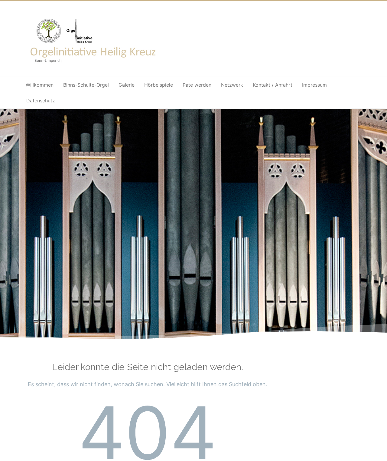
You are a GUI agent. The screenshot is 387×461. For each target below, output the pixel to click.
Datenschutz (40, 101)
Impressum (314, 85)
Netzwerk (232, 85)
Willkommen (40, 85)
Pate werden (197, 85)
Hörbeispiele (158, 85)
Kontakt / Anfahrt (272, 85)
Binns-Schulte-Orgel (86, 85)
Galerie (127, 85)
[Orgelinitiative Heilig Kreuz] (94, 67)
